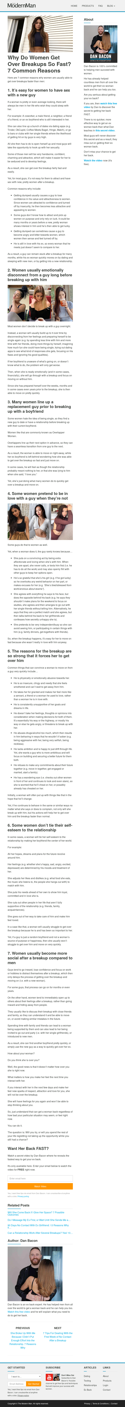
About (106, 1376)
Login (105, 1385)
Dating (87, 1376)
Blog (110, 5)
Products (88, 5)
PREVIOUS (23, 1328)
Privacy (87, 1403)
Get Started (33, 1383)
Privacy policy (23, 1196)
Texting (87, 1380)
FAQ (100, 5)
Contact (106, 1389)
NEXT (57, 1328)
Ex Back (88, 1389)
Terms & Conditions (101, 1403)
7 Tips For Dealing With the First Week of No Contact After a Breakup (58, 1336)
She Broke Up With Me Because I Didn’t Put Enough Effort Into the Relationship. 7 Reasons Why (22, 1340)
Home (74, 5)
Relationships (90, 1385)
